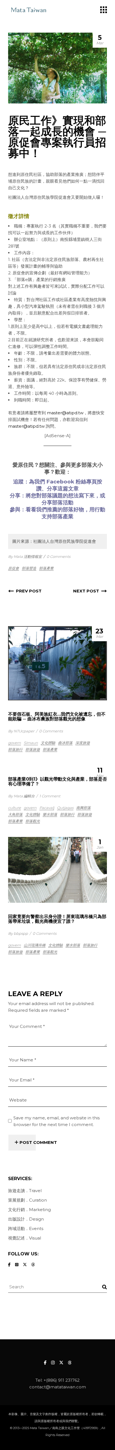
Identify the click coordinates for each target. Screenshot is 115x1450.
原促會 (13, 568)
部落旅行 (15, 749)
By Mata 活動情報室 (25, 556)
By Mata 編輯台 (21, 796)
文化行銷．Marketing (29, 1209)
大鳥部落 (15, 814)
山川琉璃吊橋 (34, 945)
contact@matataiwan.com (57, 1387)
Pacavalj (46, 807)
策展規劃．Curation (27, 1200)
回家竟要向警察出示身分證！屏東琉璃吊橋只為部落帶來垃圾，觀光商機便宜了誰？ (57, 919)
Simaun (31, 742)
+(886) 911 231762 (62, 1380)
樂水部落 (50, 814)
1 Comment (49, 796)
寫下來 (87, 495)
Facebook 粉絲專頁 (71, 481)
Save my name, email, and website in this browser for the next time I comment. (56, 1121)
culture (14, 807)
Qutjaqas (65, 807)
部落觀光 (32, 821)
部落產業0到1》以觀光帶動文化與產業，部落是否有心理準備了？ (57, 781)
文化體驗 (48, 742)
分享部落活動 (57, 502)
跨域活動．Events (25, 1228)
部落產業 (46, 568)
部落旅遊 (32, 749)
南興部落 (83, 807)
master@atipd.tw (65, 412)
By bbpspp (18, 933)
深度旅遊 (82, 742)
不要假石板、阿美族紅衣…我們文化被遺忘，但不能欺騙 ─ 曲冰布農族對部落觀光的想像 (57, 716)
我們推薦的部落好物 (60, 509)
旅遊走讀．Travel (25, 1190)
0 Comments (58, 556)
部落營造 (29, 568)
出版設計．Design (26, 1219)
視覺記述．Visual (24, 1238)
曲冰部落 (65, 742)
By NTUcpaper (21, 731)
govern (14, 742)
